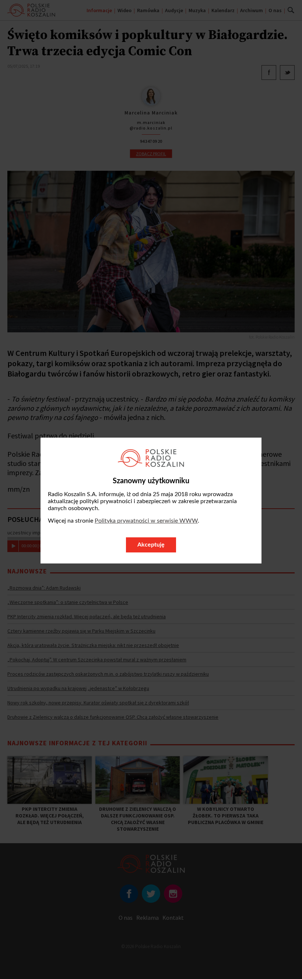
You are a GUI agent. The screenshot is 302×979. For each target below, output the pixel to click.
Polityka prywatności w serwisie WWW (146, 521)
